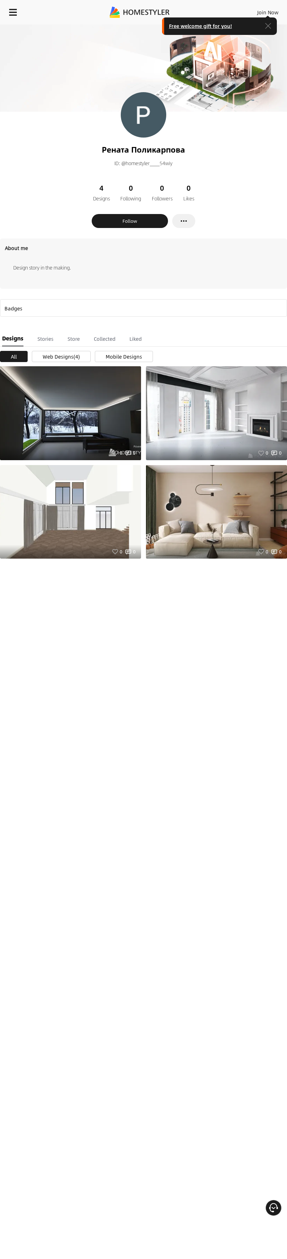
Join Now (268, 12)
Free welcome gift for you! (200, 25)
